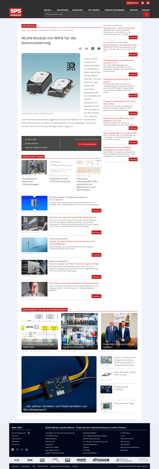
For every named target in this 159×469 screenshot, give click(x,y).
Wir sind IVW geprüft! (18, 433)
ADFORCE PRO (50, 441)
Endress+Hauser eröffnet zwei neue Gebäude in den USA (118, 119)
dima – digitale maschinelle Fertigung (95, 436)
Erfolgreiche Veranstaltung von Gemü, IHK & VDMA (119, 102)
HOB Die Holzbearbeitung (91, 439)
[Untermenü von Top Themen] (100, 10)
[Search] (146, 14)
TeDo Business (16, 439)
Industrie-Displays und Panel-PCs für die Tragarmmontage (74, 263)
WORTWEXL (124, 450)
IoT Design (86, 450)
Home (23, 30)
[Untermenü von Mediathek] (83, 10)
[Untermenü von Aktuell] (52, 10)
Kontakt (75, 466)
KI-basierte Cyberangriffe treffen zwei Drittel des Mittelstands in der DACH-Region (87, 184)
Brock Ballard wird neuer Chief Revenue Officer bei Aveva (74, 283)
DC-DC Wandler (56, 199)
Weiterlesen (96, 211)
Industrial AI (49, 444)
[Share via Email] (86, 48)
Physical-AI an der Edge (124, 403)
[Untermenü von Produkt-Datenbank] (125, 10)
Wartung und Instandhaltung (129, 447)
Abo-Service (15, 444)
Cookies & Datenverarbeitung (60, 466)
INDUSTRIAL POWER (51, 447)
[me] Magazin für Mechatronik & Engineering (60, 433)
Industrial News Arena (90, 444)
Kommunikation (32, 30)
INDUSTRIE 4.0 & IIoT (127, 439)
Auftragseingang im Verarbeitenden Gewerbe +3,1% (118, 61)
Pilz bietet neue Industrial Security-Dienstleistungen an (72, 217)
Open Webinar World (52, 450)
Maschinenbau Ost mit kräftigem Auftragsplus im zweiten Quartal (117, 148)
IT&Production (125, 441)
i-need (122, 436)
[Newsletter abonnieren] (17, 450)
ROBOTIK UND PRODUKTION (54, 453)
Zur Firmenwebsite (87, 144)
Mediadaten (15, 441)
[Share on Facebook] (99, 48)
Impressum (15, 466)
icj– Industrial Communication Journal (95, 441)
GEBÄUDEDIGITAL (51, 439)
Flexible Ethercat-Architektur (121, 388)
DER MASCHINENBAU (90, 433)
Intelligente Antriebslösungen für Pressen (117, 80)
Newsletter (134, 3)
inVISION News (125, 433)
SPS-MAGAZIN (124, 444)
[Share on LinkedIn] (92, 48)
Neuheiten (28, 25)
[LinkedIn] (13, 450)
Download (15, 436)
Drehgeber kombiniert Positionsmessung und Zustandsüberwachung (124, 362)
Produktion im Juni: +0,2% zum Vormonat (60, 180)
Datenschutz (26, 466)
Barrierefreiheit (43, 466)
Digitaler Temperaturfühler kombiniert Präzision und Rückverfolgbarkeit (71, 242)
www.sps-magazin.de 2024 (36, 147)
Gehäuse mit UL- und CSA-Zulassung (119, 28)
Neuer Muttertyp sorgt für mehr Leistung (125, 373)
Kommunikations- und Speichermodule (120, 45)
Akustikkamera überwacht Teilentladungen (30, 181)
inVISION (86, 447)
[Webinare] (26, 450)
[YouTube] (22, 450)
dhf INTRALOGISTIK (51, 436)
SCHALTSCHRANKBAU (90, 453)
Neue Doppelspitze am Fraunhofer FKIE (120, 133)
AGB (33, 466)
